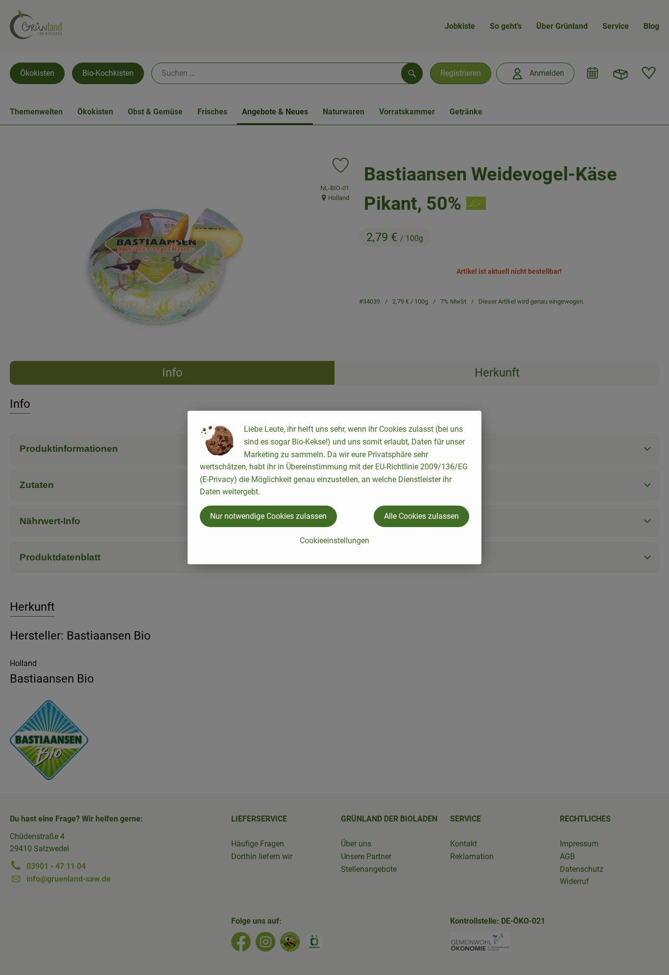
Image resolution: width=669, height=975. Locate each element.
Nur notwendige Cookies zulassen (268, 516)
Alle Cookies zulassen (421, 516)
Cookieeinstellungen (334, 540)
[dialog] (334, 487)
